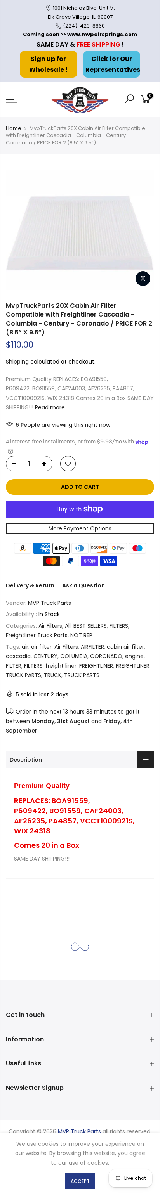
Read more (49, 407)
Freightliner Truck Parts (37, 635)
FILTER (13, 665)
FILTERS (119, 625)
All (68, 625)
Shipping (17, 361)
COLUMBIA (73, 656)
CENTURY (45, 656)
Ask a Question (83, 585)
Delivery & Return (30, 585)
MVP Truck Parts (49, 602)
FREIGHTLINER (96, 665)
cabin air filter (125, 646)
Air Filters (50, 625)
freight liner (61, 665)
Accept (80, 1181)
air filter (41, 646)
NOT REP (81, 635)
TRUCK (52, 675)
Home (13, 128)
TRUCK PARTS (81, 675)
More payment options (80, 528)
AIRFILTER (92, 646)
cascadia (18, 656)
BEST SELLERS (90, 625)
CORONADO (106, 656)
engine (134, 656)
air (25, 646)
